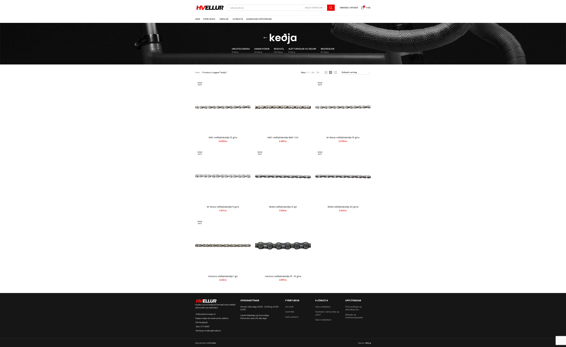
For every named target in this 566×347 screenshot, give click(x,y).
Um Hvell (289, 306)
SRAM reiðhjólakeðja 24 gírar (343, 206)
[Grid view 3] (330, 72)
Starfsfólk (289, 311)
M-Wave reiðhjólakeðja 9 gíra (223, 206)
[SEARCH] (331, 8)
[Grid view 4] (335, 72)
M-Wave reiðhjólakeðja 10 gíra (343, 137)
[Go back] (265, 38)
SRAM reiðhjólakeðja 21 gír (283, 206)
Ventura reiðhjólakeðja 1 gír (223, 276)
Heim (197, 72)
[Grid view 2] (326, 72)
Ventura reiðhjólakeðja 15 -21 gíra (283, 276)
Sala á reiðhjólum (322, 306)
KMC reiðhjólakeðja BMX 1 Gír (283, 137)
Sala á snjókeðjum (323, 319)
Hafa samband (291, 317)
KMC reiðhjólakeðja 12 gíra (223, 137)
